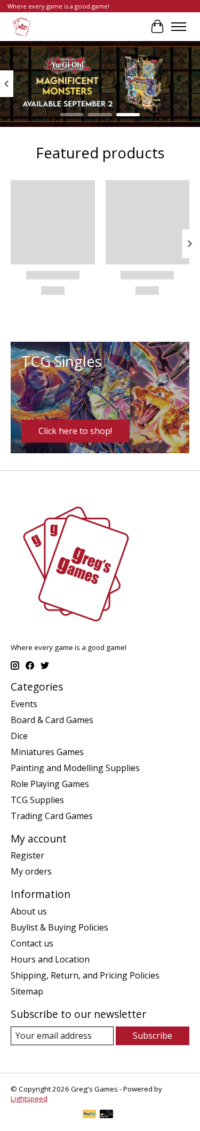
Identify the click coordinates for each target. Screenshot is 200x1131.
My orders (31, 871)
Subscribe (152, 1035)
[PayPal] (90, 1115)
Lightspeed (29, 1098)
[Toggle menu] (178, 26)
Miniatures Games (47, 752)
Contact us (32, 943)
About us (29, 911)
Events (24, 704)
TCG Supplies (37, 800)
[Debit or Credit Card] (107, 1115)
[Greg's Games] (22, 26)
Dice (19, 736)
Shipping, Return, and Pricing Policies (85, 975)
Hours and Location (50, 959)
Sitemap (27, 991)
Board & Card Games (52, 720)
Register (27, 855)
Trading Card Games (52, 816)
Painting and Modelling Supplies (75, 768)
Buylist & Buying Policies (59, 927)
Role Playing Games (50, 784)
